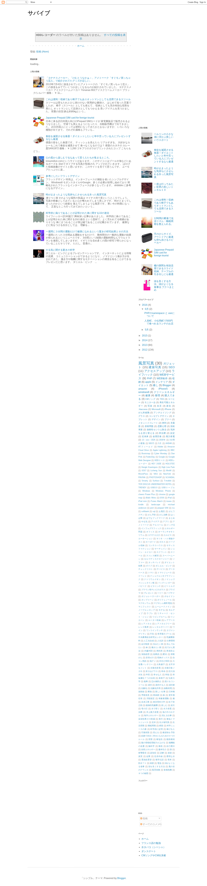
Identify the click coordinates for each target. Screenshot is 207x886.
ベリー (160, 593)
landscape (155, 504)
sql (154, 511)
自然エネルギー (148, 749)
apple (148, 382)
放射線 (141, 691)
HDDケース (159, 460)
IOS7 (144, 470)
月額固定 (150, 698)
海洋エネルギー (151, 715)
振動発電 (168, 688)
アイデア (155, 521)
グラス (141, 416)
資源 (170, 753)
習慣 (150, 739)
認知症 (153, 753)
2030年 (162, 440)
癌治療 (162, 433)
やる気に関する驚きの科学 (60, 250)
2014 (145, 340)
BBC (173, 450)
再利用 (159, 651)
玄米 (154, 722)
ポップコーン (147, 600)
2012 (145, 349)
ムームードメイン (163, 607)
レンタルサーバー (160, 627)
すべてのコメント (152, 824)
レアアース (169, 620)
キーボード (151, 542)
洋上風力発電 (152, 712)
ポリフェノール (164, 600)
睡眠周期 (152, 725)
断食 (150, 691)
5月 (147, 329)
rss (173, 508)
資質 (140, 756)
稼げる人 (171, 729)
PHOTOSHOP (155, 477)
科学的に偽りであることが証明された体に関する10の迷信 (77, 213)
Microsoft (156, 409)
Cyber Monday (160, 453)
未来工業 (145, 702)
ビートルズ (169, 586)
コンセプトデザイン (159, 416)
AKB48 (168, 443)
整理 (157, 395)
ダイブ (149, 566)
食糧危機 (168, 770)
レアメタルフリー (163, 624)
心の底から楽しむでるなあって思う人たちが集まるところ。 (78, 157)
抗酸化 (144, 688)
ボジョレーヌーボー (150, 596)
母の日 (144, 708)
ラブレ (150, 613)
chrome (162, 494)
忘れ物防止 (156, 681)
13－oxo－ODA (148, 440)
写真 (150, 406)
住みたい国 (158, 644)
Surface (156, 481)
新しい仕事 (160, 691)
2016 (145, 305)
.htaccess (142, 409)
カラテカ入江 (154, 535)
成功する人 (160, 685)
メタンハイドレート (148, 423)
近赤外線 (158, 756)
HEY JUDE (156, 464)
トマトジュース (165, 572)
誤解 (162, 753)
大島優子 (161, 664)
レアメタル (146, 624)
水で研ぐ (155, 708)
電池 (159, 763)
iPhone (168, 409)
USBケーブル (168, 487)
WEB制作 (162, 378)
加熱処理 (145, 654)
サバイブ (39, 13)
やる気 (144, 521)
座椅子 (162, 678)
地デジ (153, 661)
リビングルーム (159, 617)
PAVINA (141, 477)
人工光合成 (149, 641)
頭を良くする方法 (156, 766)
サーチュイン (161, 549)
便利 (164, 423)
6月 (147, 309)
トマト (151, 572)
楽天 (173, 705)
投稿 (145, 818)
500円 (151, 443)
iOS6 (162, 498)
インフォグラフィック (151, 528)
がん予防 (152, 515)
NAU (156, 474)
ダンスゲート (148, 851)
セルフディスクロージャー (156, 559)
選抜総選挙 (146, 760)
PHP (149, 378)
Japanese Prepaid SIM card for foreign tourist (70, 117)
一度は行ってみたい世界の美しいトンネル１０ (163, 187)
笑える (156, 732)
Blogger (167, 385)
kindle (141, 504)
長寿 (170, 760)
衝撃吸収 (142, 753)
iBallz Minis (151, 498)
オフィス (150, 532)
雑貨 (152, 763)
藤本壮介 (162, 749)
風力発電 (170, 436)
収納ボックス (163, 657)
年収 (148, 674)
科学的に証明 (156, 729)
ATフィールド (145, 447)
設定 (172, 433)
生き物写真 (164, 722)
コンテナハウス (155, 545)
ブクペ (168, 419)
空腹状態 (145, 732)
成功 (150, 685)
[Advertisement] (156, 76)
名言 (159, 406)
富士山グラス (152, 671)
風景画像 (156, 770)
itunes (169, 501)
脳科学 (151, 746)
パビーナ (142, 586)
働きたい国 (156, 647)
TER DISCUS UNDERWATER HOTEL (155, 484)
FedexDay (150, 457)
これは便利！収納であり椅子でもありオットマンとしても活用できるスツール (88, 99)
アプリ (166, 521)
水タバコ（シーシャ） (153, 847)
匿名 (165, 654)
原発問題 (149, 426)
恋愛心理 (162, 426)
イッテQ (171, 525)
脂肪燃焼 (170, 739)
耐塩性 (159, 739)
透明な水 (170, 756)
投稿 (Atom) (42, 51)
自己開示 (170, 746)
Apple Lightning (160, 450)
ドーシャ (142, 576)
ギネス (162, 542)
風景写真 (146, 363)
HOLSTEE (170, 464)
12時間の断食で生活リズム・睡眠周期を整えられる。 (164, 221)
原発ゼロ (150, 657)
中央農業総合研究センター (150, 637)
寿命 (163, 671)
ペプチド (171, 593)
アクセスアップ (154, 371)
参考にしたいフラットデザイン (63, 176)
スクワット (162, 552)
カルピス (168, 535)
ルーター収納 (154, 620)
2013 (145, 345)
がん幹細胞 (143, 412)
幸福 (167, 674)
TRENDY (142, 487)
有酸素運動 (164, 698)
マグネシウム (144, 603)
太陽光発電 (155, 668)
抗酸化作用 (155, 688)
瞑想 (161, 725)
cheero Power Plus (146, 494)
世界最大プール (165, 634)
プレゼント (149, 593)
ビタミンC (155, 586)
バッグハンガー (165, 583)
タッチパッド (154, 562)
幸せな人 (158, 674)
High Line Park (168, 467)
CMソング (150, 399)
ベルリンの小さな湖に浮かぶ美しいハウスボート (163, 137)
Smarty (145, 481)
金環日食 (157, 436)
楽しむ (164, 705)
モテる (162, 610)
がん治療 (163, 515)
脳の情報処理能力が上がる (153, 742)
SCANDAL (170, 477)
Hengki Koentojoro (149, 467)
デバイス (161, 569)
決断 (140, 712)
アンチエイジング (162, 412)
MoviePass (143, 474)
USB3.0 (153, 487)
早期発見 (145, 695)
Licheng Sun (156, 470)
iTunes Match (156, 501)
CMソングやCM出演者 (153, 855)
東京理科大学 (159, 702)
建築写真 (155, 367)
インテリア (161, 382)
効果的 (156, 654)
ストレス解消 (152, 555)
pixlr (152, 508)
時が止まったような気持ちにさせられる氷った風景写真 (76, 194)
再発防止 (170, 651)
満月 (161, 719)
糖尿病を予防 (169, 732)
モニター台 (150, 402)
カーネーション (145, 538)
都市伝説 (159, 760)
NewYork (167, 474)
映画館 (156, 695)
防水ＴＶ (142, 763)
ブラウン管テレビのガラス (153, 589)
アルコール (158, 525)
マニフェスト (144, 607)
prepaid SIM (162, 508)
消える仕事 (167, 715)
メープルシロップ (146, 610)
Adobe (160, 447)
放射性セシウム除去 (156, 429)
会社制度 (145, 644)
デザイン (156, 419)
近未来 (145, 436)
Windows (146, 491)
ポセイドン (169, 596)
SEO (172, 367)
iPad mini (142, 501)
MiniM (168, 470)
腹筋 (161, 746)
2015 (145, 335)
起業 (148, 756)
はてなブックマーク (155, 518)
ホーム (80, 46)
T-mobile (167, 481)
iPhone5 (163, 388)
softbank (145, 511)
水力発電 (167, 708)
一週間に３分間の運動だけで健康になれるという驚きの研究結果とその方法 (87, 231)
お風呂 (162, 511)
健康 (147, 395)
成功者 (172, 685)
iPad (170, 498)
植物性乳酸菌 (152, 705)
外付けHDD (164, 661)
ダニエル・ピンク (164, 566)
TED (162, 399)
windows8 (143, 392)
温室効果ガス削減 (146, 719)
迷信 (168, 406)
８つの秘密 (143, 773)
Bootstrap (146, 453)
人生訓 (160, 641)
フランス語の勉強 (151, 843)
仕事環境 (171, 641)
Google (162, 457)
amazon (142, 388)
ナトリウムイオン (152, 579)
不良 (152, 634)
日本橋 (172, 691)
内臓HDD (148, 651)
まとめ (172, 518)
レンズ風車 (143, 627)
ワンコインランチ (154, 630)
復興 (146, 681)
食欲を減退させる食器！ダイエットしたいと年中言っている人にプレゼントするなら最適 (163, 156)
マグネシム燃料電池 (163, 603)
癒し (155, 385)
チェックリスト (145, 569)
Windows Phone (163, 491)
